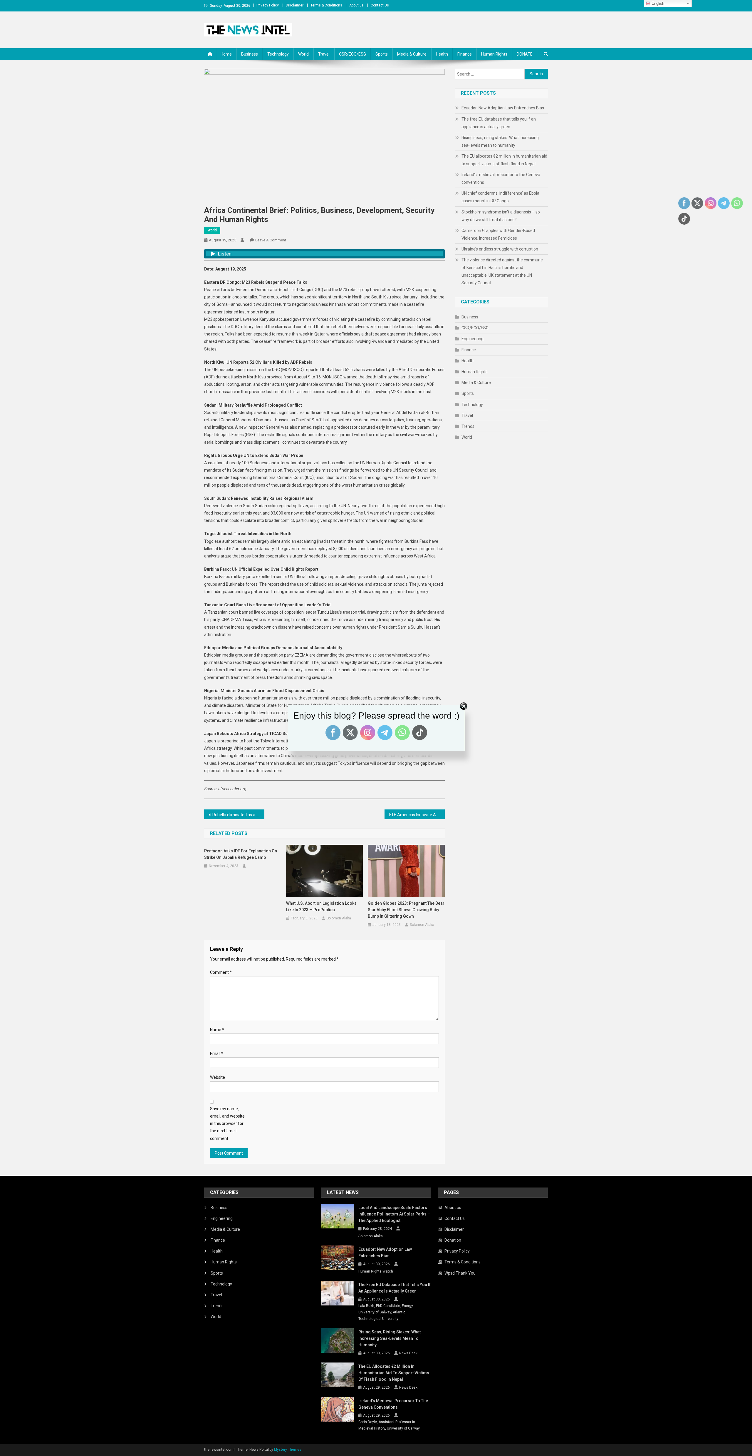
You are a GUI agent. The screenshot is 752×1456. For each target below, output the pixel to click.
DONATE (525, 54)
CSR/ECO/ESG (352, 54)
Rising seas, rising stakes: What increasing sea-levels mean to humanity (500, 141)
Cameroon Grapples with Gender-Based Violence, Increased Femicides (498, 234)
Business (249, 54)
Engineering (472, 338)
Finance (464, 54)
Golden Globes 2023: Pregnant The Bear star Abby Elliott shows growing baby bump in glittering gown (406, 910)
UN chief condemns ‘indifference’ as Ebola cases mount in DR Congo (500, 197)
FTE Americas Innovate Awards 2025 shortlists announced (417, 814)
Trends (467, 426)
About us (356, 5)
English (657, 3)
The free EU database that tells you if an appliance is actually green (498, 123)
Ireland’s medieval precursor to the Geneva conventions (500, 178)
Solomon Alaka (339, 918)
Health (442, 54)
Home (226, 54)
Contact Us (380, 5)
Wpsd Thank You (460, 1273)
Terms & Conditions (326, 5)
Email (216, 1053)
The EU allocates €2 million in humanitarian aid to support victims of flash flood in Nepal (504, 160)
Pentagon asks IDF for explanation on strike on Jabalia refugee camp (240, 854)
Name (217, 1029)
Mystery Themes (287, 1449)
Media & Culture (412, 54)
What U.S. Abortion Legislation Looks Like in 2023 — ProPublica (321, 906)
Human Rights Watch (375, 1271)
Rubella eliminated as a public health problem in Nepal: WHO (238, 814)
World (303, 54)
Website (217, 1077)
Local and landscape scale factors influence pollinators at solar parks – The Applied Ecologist (394, 1214)
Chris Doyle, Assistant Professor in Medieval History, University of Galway (389, 1425)
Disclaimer (294, 5)
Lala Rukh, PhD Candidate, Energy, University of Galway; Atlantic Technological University (386, 1312)
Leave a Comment (270, 240)
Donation (452, 1240)
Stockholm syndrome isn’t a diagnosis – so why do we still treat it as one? (500, 216)
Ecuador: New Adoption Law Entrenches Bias (502, 108)
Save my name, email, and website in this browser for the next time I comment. (227, 1123)
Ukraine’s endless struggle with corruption (499, 249)
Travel (324, 54)
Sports (381, 54)
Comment (221, 972)
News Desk (408, 1353)
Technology (278, 54)
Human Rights (494, 54)
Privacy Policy (267, 5)
